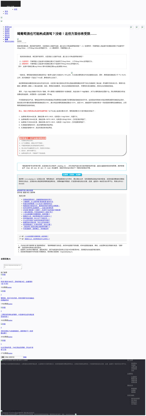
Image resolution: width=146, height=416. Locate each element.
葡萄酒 (7, 37)
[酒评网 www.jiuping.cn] (1, 17)
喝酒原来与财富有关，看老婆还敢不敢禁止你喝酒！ (41, 206)
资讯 (6, 11)
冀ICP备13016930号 (29, 412)
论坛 (6, 13)
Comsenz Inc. (5, 412)
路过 (28, 190)
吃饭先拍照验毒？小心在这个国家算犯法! (37, 204)
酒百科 (7, 33)
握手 (22, 190)
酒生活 (7, 35)
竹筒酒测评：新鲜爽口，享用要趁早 (36, 229)
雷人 (25, 190)
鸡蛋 (31, 190)
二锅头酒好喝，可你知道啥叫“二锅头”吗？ (38, 212)
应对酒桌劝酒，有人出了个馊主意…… (36, 218)
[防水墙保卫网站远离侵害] (76, 414)
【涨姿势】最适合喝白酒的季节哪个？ (36, 226)
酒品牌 (7, 29)
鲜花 (18, 190)
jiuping (19, 41)
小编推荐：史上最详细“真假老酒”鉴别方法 (38, 201)
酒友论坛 (9, 41)
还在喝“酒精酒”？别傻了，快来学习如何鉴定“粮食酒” (42, 210)
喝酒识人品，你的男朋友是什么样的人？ (37, 216)
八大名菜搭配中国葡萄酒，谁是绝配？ (36, 214)
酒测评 (7, 31)
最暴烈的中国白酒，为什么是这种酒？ (36, 222)
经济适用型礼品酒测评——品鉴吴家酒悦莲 (38, 208)
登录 (8, 6)
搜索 (25, 357)
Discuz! (16, 412)
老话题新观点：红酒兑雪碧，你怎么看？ (37, 224)
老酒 (6, 39)
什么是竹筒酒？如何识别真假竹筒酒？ (36, 220)
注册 (12, 6)
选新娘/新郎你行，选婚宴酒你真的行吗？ (37, 199)
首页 (15, 9)
